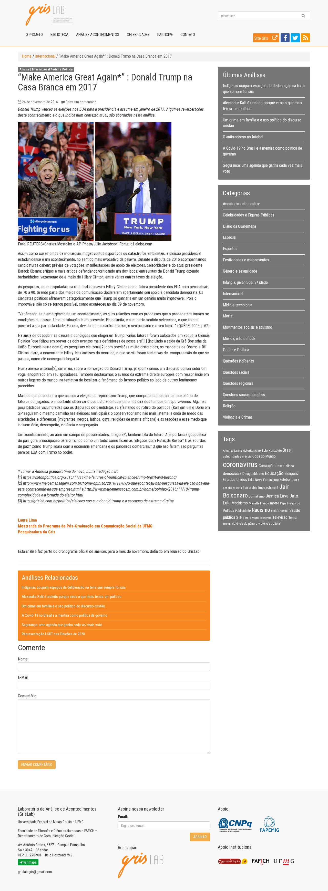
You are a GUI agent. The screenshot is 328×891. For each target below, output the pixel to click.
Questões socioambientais (244, 394)
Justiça (272, 496)
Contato (187, 34)
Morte (228, 316)
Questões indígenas (238, 361)
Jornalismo (257, 496)
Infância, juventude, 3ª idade (245, 282)
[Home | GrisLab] (49, 14)
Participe (165, 34)
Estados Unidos (235, 479)
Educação (274, 473)
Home (27, 56)
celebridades (232, 456)
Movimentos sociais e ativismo (247, 327)
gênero (227, 488)
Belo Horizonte (272, 450)
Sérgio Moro (251, 518)
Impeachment (268, 487)
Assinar (200, 837)
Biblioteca (59, 34)
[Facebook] (284, 38)
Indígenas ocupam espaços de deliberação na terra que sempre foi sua (74, 587)
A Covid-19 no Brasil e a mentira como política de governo (64, 615)
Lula (226, 502)
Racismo (261, 510)
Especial (229, 237)
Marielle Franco (259, 503)
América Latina (232, 450)
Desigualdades (253, 474)
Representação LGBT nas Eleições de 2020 (53, 634)
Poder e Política (61, 69)
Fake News (255, 480)
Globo (295, 480)
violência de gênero (244, 523)
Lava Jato (289, 496)
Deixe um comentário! (81, 102)
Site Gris (261, 38)
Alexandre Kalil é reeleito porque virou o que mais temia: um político (71, 596)
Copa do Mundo (264, 456)
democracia (232, 473)
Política (228, 510)
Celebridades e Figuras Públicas (248, 215)
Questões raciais (236, 372)
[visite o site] (235, 824)
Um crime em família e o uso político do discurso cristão (63, 606)
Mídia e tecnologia (237, 305)
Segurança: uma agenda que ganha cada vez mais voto (62, 625)
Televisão (280, 517)
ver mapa (30, 862)
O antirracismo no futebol (243, 136)
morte (274, 503)
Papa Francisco (290, 503)
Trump (227, 523)
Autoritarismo (252, 450)
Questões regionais (238, 383)
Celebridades (138, 34)
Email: (123, 816)
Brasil (288, 450)
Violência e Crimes (238, 417)
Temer (293, 517)
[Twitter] (295, 38)
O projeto (34, 34)
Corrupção (266, 465)
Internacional (45, 56)
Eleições (291, 473)
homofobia (250, 488)
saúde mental (279, 511)
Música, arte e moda (239, 338)
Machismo (239, 503)
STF (239, 517)
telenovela (265, 518)
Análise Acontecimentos (97, 34)
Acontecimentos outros (242, 203)
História (237, 488)
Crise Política (284, 466)
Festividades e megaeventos (246, 259)
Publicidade (243, 511)
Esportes (230, 248)
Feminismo (271, 480)
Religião (229, 405)
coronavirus (240, 464)
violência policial (269, 523)
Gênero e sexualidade (240, 271)
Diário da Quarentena (239, 226)
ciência (246, 456)
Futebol (285, 480)
